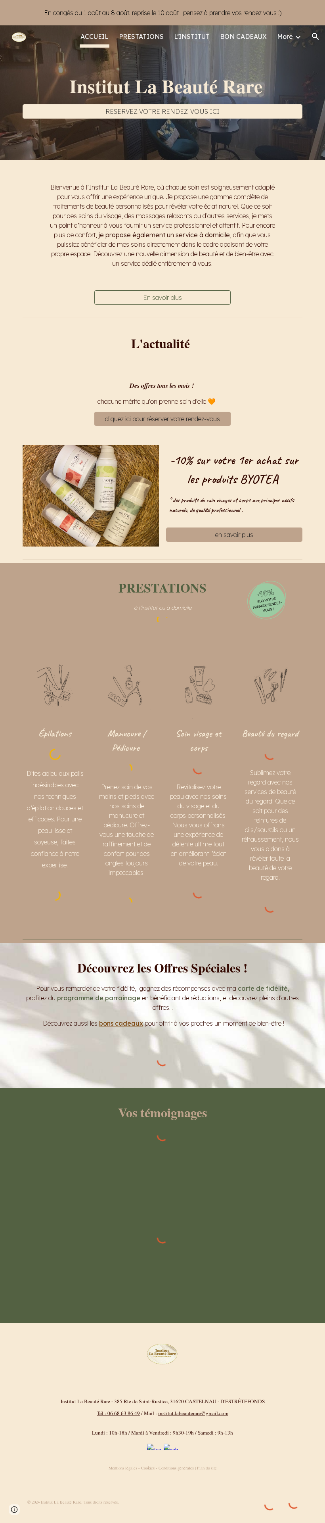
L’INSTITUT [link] (192, 36)
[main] (162, 85)
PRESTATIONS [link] (141, 36)
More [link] (285, 36)
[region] (162, 12)
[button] (315, 36)
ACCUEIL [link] (94, 36)
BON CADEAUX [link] (243, 36)
